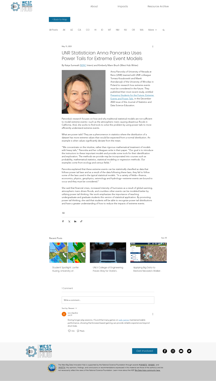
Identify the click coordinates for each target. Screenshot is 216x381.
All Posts (53, 29)
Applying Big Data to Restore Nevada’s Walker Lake (146, 269)
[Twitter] (189, 351)
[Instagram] (173, 351)
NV (125, 29)
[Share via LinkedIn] (75, 221)
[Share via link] (81, 221)
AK (64, 29)
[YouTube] (181, 351)
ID (102, 29)
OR (133, 29)
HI (95, 29)
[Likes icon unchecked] (69, 330)
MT (109, 29)
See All (164, 238)
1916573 (143, 365)
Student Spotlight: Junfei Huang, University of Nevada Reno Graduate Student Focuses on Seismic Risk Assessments (66, 269)
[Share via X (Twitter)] (69, 221)
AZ (71, 29)
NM (117, 29)
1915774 (61, 367)
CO (88, 29)
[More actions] (152, 46)
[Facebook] (165, 351)
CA (79, 29)
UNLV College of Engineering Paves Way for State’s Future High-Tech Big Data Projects (108, 269)
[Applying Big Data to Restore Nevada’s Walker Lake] (148, 252)
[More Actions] (152, 314)
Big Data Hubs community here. (147, 370)
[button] (158, 6)
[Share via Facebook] (63, 221)
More (151, 29)
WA (141, 29)
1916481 (151, 365)
